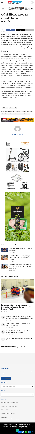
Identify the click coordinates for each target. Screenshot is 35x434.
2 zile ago (12, 252)
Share (32, 431)
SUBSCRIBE (6, 378)
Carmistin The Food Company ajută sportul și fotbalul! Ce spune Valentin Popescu (20, 257)
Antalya (18, 111)
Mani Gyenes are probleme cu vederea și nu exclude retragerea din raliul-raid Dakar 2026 (21, 266)
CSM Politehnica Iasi (27, 111)
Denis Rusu (5, 113)
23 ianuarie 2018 (18, 25)
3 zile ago (12, 270)
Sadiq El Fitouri (25, 113)
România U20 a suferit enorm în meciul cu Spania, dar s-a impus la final (14, 307)
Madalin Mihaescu (14, 113)
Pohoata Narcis (7, 25)
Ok (17, 430)
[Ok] (33, 428)
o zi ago (12, 261)
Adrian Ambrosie (9, 111)
